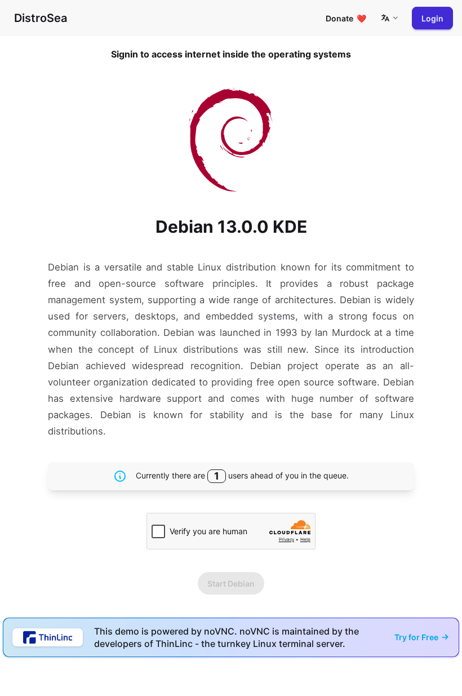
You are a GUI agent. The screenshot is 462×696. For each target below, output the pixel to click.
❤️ (346, 18)
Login (432, 18)
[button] (389, 18)
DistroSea (40, 18)
